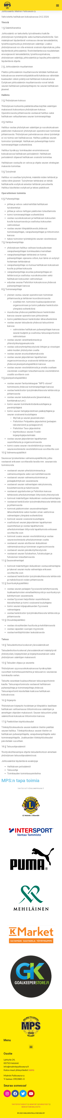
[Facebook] (15, 1093)
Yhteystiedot (19, 1104)
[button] (57, 5)
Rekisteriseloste (31, 1107)
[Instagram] (7, 1093)
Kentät (33, 1104)
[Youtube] (31, 1093)
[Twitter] (23, 1093)
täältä (31, 1070)
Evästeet (44, 1104)
